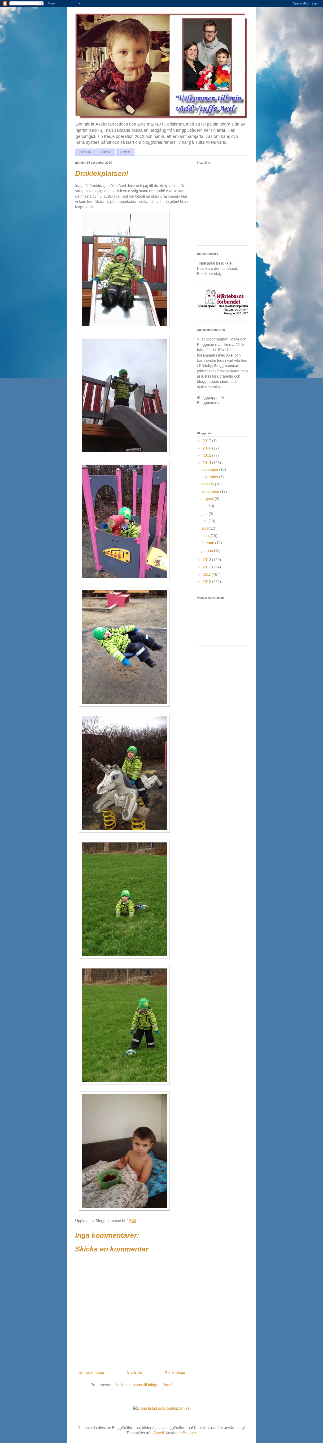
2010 (207, 582)
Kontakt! (125, 152)
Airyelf (158, 1433)
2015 (207, 455)
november (210, 477)
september (210, 491)
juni (205, 514)
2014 (207, 463)
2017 (207, 441)
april (205, 528)
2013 (207, 560)
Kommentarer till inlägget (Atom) (147, 1385)
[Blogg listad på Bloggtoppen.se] (161, 1408)
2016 (207, 448)
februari (208, 543)
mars (206, 536)
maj (205, 521)
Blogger (189, 1433)
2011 (207, 574)
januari (207, 551)
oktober (208, 484)
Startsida (85, 152)
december (210, 469)
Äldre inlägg (175, 1372)
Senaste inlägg (91, 1372)
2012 (207, 567)
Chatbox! (105, 152)
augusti (208, 499)
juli (204, 506)
